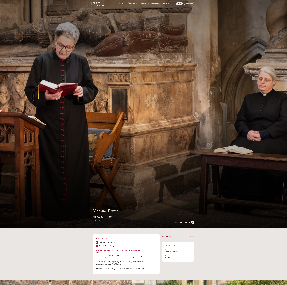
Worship (143, 3)
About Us (154, 3)
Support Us (166, 3)
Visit (122, 3)
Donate (179, 3)
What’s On (132, 3)
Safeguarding (189, 3)
